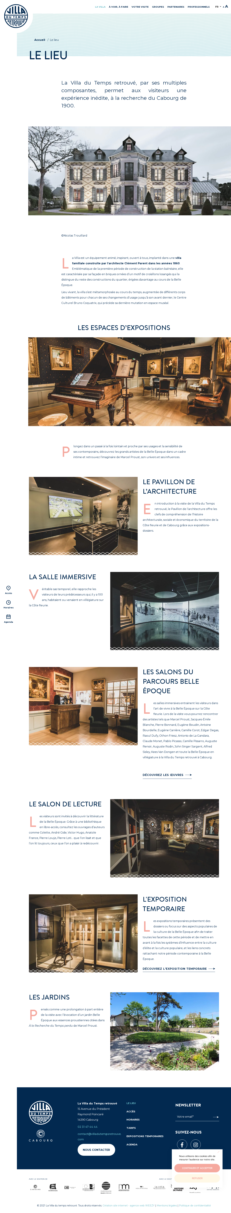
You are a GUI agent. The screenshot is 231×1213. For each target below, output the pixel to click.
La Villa (100, 6)
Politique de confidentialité (195, 1205)
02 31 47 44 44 (87, 1126)
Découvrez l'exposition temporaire (175, 968)
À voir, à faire (118, 6)
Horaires (133, 1119)
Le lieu (131, 1103)
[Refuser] (218, 1152)
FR (217, 6)
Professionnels (199, 6)
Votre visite (140, 6)
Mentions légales (167, 1205)
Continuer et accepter (197, 1168)
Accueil (39, 40)
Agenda (131, 1144)
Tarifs (131, 1127)
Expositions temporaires (145, 1136)
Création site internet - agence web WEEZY (129, 1205)
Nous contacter (96, 1150)
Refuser (197, 1178)
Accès (130, 1111)
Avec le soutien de (38, 1179)
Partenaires (175, 6)
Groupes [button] (158, 6)
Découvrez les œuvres (163, 775)
